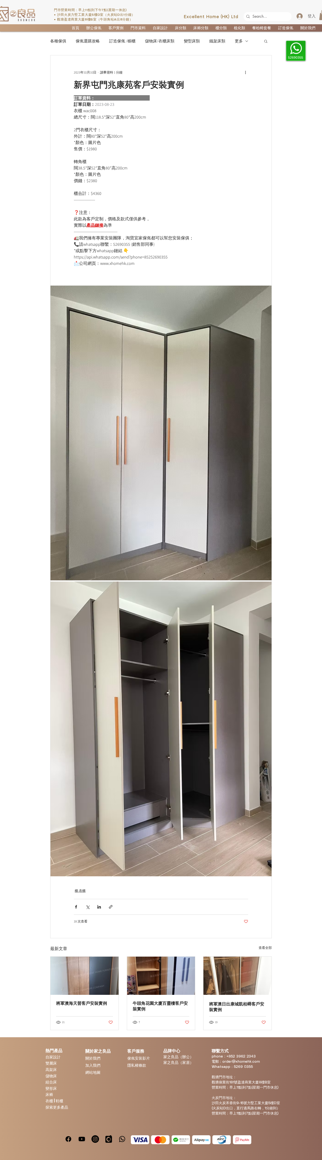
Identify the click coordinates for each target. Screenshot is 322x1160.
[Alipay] (201, 1139)
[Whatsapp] (122, 1139)
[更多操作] (245, 72)
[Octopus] (221, 1139)
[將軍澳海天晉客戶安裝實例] (84, 976)
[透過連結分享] (110, 907)
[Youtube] (82, 1139)
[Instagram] (95, 1139)
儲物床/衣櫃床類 (159, 41)
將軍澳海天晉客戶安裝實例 (81, 1003)
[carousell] (108, 1139)
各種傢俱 (58, 41)
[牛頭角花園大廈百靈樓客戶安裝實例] (161, 976)
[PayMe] (242, 1139)
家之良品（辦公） (178, 1056)
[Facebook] (68, 1139)
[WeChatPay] (181, 1139)
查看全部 (265, 948)
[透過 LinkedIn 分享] (99, 907)
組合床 (51, 1082)
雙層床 (51, 1063)
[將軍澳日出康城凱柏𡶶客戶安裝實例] (237, 976)
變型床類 (192, 41)
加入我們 (92, 1065)
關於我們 (92, 1058)
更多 (239, 41)
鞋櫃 (59, 1100)
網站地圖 (92, 1072)
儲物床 (51, 1075)
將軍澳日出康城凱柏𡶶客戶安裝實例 (236, 1006)
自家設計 (53, 1057)
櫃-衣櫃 (80, 891)
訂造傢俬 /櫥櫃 (122, 41)
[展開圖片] (161, 433)
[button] (266, 41)
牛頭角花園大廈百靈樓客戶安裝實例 (160, 1006)
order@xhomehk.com (241, 1061)
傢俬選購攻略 (88, 41)
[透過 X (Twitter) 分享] (87, 907)
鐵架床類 (217, 41)
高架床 (51, 1069)
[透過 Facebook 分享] (76, 907)
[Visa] (140, 1139)
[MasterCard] (160, 1139)
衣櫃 (49, 1100)
